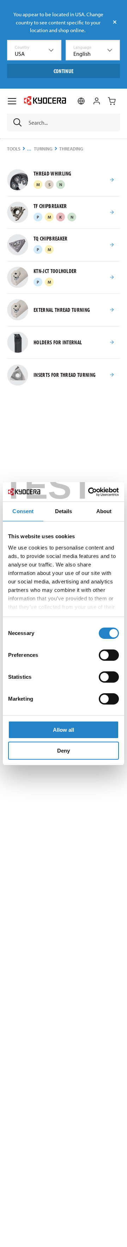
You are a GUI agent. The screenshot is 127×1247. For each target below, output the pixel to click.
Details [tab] (63, 511)
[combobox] (34, 50)
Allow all (63, 730)
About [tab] (104, 511)
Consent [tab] (23, 511)
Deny (63, 751)
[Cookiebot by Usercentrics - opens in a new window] (89, 492)
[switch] (109, 655)
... (29, 149)
